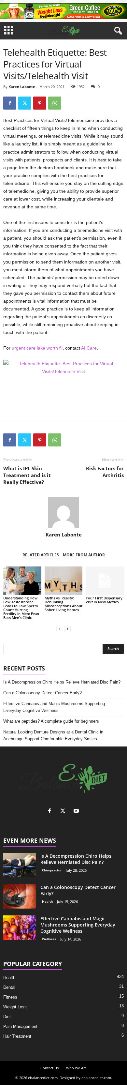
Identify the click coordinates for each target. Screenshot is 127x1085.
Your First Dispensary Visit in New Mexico (104, 599)
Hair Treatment (17, 1036)
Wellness (49, 939)
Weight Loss (15, 1006)
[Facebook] (9, 103)
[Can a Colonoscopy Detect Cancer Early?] (19, 896)
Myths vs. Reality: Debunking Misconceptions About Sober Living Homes (63, 603)
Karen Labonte (21, 86)
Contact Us (49, 1067)
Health (47, 901)
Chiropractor (52, 870)
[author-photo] (63, 512)
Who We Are (76, 1067)
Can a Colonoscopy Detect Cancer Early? (42, 692)
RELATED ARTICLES (40, 555)
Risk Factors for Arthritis (105, 471)
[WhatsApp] (54, 103)
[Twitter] (24, 103)
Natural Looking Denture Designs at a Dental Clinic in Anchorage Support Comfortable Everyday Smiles (53, 735)
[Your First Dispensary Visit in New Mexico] (105, 580)
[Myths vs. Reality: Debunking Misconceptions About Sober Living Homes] (64, 580)
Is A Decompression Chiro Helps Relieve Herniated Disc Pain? (61, 682)
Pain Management (20, 1026)
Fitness (10, 997)
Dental (9, 987)
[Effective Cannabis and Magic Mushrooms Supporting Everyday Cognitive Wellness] (19, 927)
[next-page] (67, 628)
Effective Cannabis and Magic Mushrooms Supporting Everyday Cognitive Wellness (54, 707)
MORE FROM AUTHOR (84, 555)
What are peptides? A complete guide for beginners (51, 721)
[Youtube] (77, 811)
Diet (7, 1016)
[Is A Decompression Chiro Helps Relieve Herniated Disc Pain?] (19, 865)
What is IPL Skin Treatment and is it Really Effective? (27, 475)
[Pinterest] (39, 103)
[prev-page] (59, 628)
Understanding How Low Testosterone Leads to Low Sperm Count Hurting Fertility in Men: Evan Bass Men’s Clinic (21, 607)
